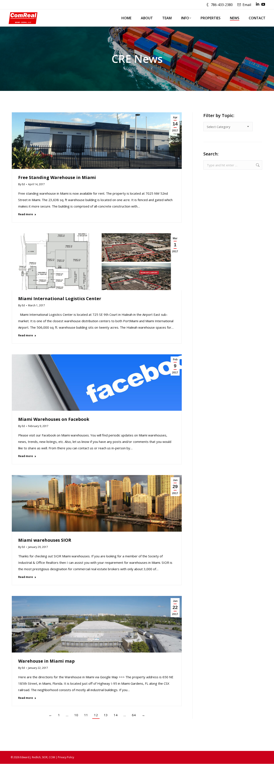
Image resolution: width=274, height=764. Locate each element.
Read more (25, 214)
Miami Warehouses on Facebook (53, 419)
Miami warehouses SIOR (44, 540)
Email (247, 4)
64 (134, 715)
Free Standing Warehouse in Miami (57, 177)
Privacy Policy (66, 757)
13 (106, 715)
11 (86, 715)
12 (96, 715)
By (21, 184)
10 (76, 715)
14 (116, 715)
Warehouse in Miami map (46, 661)
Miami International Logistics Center (59, 298)
